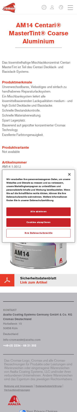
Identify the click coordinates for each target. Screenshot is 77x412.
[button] (44, 8)
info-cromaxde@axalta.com (22, 340)
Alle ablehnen (38, 211)
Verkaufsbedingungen (17, 390)
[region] (38, 206)
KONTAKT (10, 310)
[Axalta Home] (9, 9)
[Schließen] (69, 174)
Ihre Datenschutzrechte (39, 233)
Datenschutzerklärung (49, 386)
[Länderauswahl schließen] (60, 8)
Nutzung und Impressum (18, 386)
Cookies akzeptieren (38, 222)
